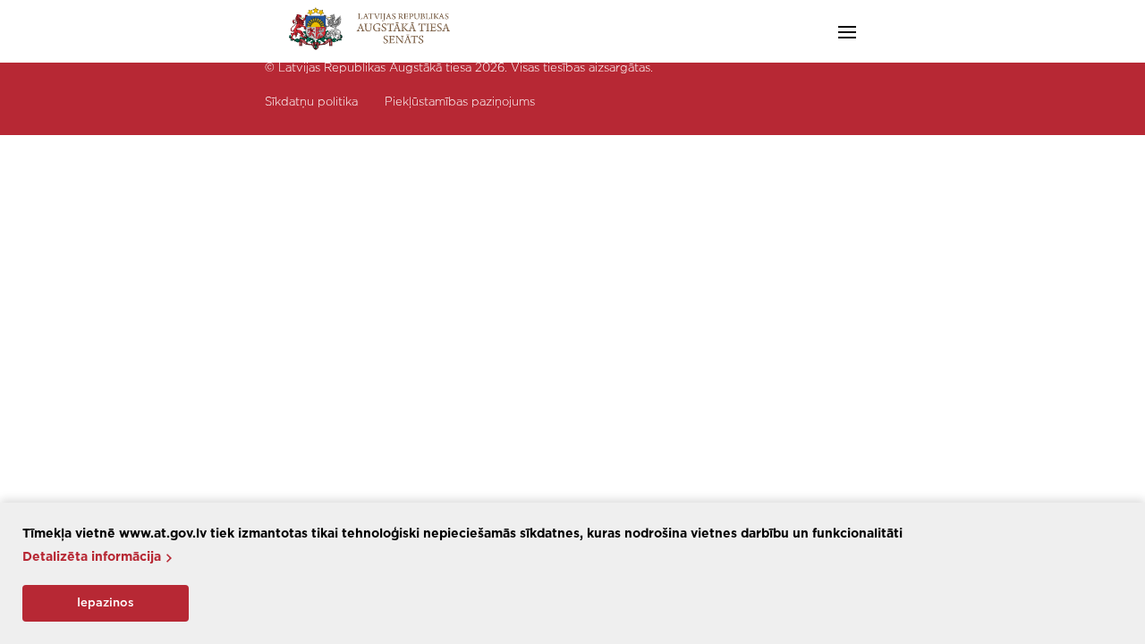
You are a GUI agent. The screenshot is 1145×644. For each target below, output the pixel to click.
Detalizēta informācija (91, 557)
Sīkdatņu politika (311, 102)
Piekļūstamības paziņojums (460, 102)
